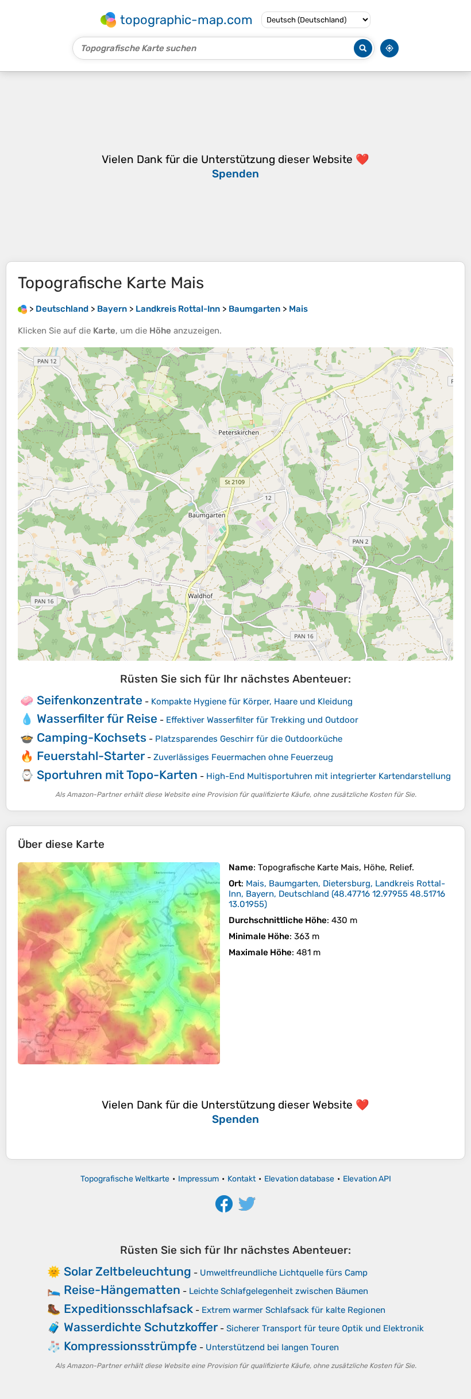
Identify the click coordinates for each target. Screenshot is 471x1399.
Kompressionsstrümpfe (130, 1346)
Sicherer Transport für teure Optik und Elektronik (325, 1328)
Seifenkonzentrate (89, 700)
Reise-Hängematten (122, 1289)
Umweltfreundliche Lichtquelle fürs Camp (284, 1273)
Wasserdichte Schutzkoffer (141, 1327)
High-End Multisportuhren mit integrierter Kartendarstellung (328, 776)
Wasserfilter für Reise (97, 718)
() (337, 893)
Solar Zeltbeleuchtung (127, 1271)
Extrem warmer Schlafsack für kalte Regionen (293, 1310)
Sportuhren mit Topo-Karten (117, 775)
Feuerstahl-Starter (91, 756)
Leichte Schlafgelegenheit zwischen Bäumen (278, 1291)
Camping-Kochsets (91, 737)
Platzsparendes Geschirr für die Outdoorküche (248, 739)
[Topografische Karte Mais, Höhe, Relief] (119, 963)
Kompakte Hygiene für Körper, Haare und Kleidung (252, 701)
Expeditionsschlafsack (128, 1308)
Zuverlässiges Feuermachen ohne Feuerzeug (243, 757)
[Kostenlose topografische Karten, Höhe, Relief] (22, 309)
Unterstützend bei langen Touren (272, 1347)
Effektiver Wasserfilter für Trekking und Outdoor (262, 720)
